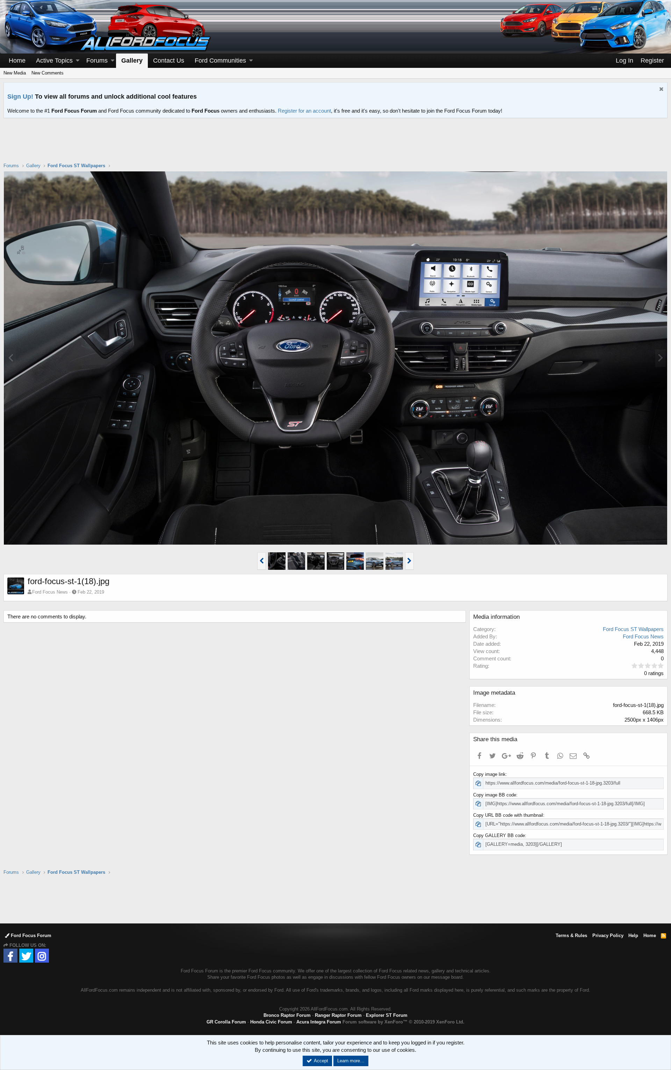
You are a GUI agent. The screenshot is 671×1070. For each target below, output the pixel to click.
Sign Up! (20, 96)
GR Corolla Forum (226, 1022)
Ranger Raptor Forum (338, 1015)
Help (633, 935)
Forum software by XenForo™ (403, 1022)
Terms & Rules (571, 935)
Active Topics (54, 60)
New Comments (47, 73)
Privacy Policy (607, 935)
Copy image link (489, 774)
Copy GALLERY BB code (499, 835)
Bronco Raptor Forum (287, 1015)
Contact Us (168, 60)
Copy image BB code (494, 795)
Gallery (132, 60)
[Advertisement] (335, 145)
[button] (77, 61)
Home (17, 60)
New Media (14, 73)
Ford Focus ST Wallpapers (633, 629)
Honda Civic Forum (271, 1022)
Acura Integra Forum (318, 1022)
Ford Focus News (50, 592)
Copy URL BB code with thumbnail (508, 815)
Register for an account (304, 111)
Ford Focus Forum (30, 935)
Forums (97, 60)
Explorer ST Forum (386, 1015)
